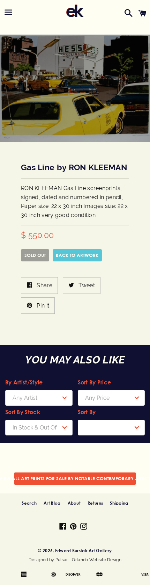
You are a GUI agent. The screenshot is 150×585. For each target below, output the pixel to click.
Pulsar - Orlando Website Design (88, 559)
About (74, 503)
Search (29, 503)
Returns (95, 503)
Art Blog (52, 503)
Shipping (119, 503)
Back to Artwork (77, 255)
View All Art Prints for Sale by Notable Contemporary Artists (75, 478)
